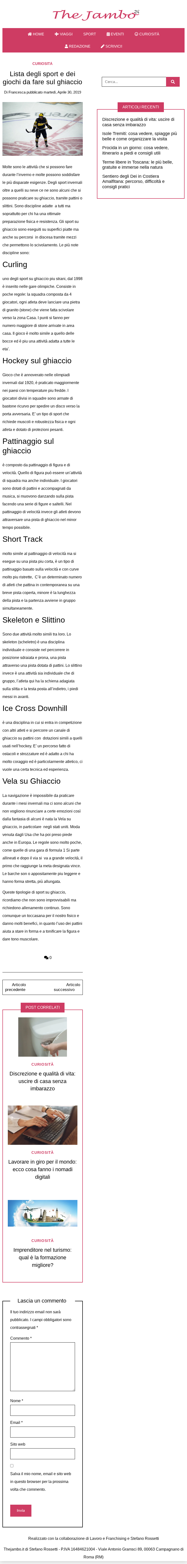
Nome (16, 1401)
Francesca (17, 92)
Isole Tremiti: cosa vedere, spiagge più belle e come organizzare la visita (139, 136)
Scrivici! (113, 46)
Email (16, 1422)
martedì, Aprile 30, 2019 (62, 92)
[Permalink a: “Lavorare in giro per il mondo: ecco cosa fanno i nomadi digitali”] (42, 1125)
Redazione (79, 46)
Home (38, 34)
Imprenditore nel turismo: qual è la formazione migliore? (42, 1257)
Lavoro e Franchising (108, 1538)
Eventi (117, 34)
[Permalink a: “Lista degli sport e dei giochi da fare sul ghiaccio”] (42, 128)
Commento (21, 1338)
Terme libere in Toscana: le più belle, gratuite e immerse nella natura (137, 165)
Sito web (17, 1444)
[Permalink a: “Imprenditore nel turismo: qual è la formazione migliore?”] (42, 1213)
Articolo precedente (15, 987)
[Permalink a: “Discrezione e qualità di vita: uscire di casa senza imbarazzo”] (42, 1037)
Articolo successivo (67, 987)
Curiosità (148, 34)
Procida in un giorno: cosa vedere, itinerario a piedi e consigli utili (135, 150)
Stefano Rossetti (145, 1538)
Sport (89, 34)
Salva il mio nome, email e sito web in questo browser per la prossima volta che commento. (40, 1481)
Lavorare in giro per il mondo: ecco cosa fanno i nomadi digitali (42, 1169)
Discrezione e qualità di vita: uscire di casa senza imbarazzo (42, 1081)
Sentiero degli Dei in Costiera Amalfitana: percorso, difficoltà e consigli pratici (133, 181)
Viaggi (66, 34)
